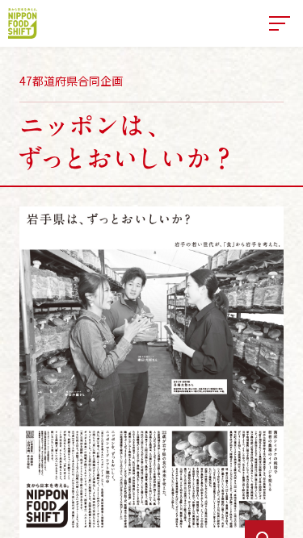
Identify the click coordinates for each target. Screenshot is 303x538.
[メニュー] (279, 23)
